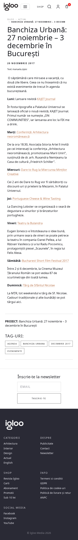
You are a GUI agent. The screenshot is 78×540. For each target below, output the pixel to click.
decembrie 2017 (60, 343)
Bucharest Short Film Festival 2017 (45, 261)
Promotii (9, 493)
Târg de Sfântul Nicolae (39, 285)
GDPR (43, 483)
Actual (22, 19)
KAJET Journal (46, 99)
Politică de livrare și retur (55, 493)
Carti (6, 483)
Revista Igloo (11, 478)
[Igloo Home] (11, 7)
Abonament (11, 488)
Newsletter (47, 453)
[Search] (49, 6)
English (8, 462)
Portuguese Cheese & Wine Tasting (37, 199)
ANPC (43, 497)
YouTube (9, 523)
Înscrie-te (39, 398)
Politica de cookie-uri (52, 488)
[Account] (58, 6)
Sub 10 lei (10, 497)
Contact (45, 448)
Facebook (9, 513)
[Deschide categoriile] (25, 7)
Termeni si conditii (51, 478)
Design (8, 453)
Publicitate (46, 443)
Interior (8, 448)
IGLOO (10, 19)
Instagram (10, 518)
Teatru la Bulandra (30, 223)
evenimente (14, 351)
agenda (12, 343)
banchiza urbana (34, 343)
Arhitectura (10, 443)
